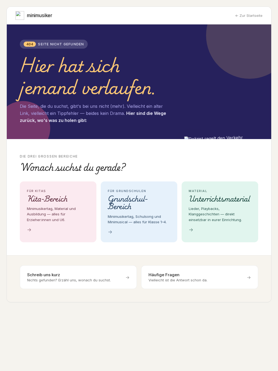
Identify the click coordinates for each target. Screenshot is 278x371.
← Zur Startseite (249, 15)
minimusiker (39, 15)
